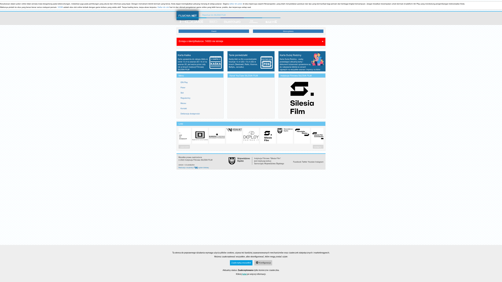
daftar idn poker (235, 4)
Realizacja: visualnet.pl (186, 167)
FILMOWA (187, 15)
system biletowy (203, 167)
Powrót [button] (213, 31)
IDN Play (184, 82)
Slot (182, 92)
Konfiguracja (265, 263)
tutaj (244, 274)
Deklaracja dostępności (190, 113)
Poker (183, 87)
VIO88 (60, 7)
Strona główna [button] (288, 31)
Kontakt (184, 108)
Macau (183, 103)
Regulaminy (185, 98)
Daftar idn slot (163, 7)
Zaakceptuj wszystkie (241, 263)
